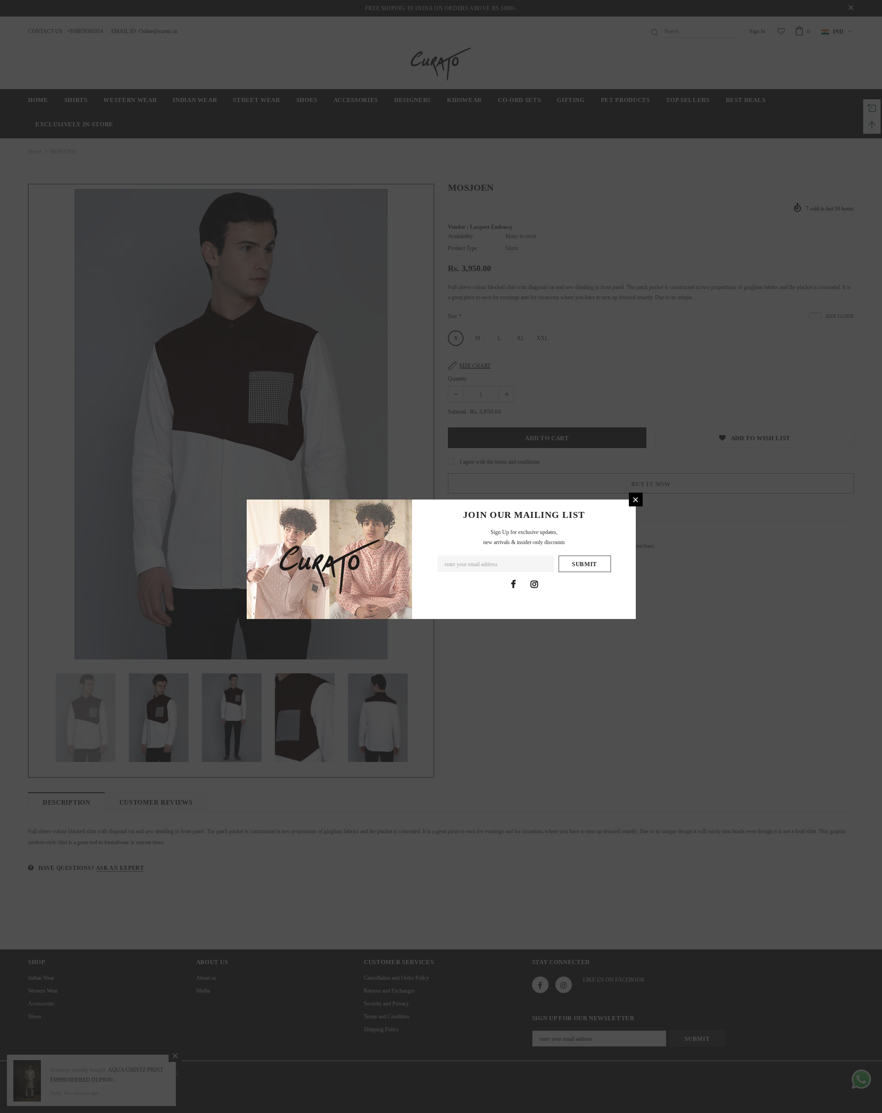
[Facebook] (513, 584)
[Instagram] (534, 584)
